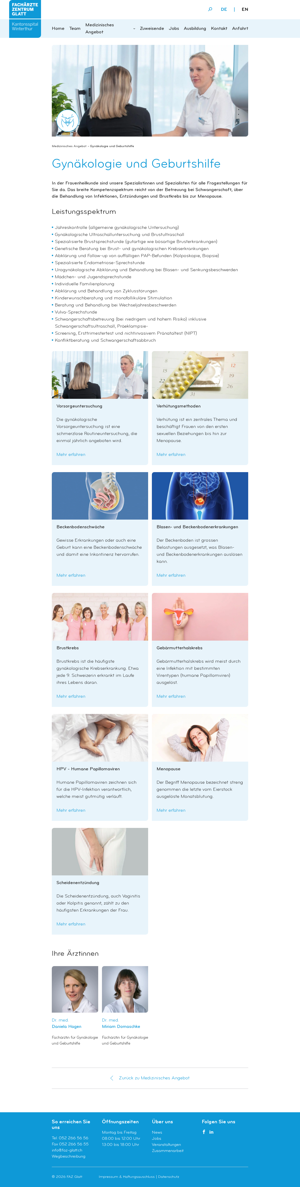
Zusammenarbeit (168, 1151)
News (157, 1132)
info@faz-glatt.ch (67, 1150)
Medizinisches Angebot (99, 29)
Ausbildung (195, 28)
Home (58, 28)
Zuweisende (152, 28)
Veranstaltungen (166, 1145)
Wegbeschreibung (68, 1156)
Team (75, 28)
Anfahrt (240, 28)
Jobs (174, 28)
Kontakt (219, 28)
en (245, 9)
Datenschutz (168, 1177)
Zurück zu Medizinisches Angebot (154, 1078)
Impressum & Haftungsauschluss (127, 1177)
